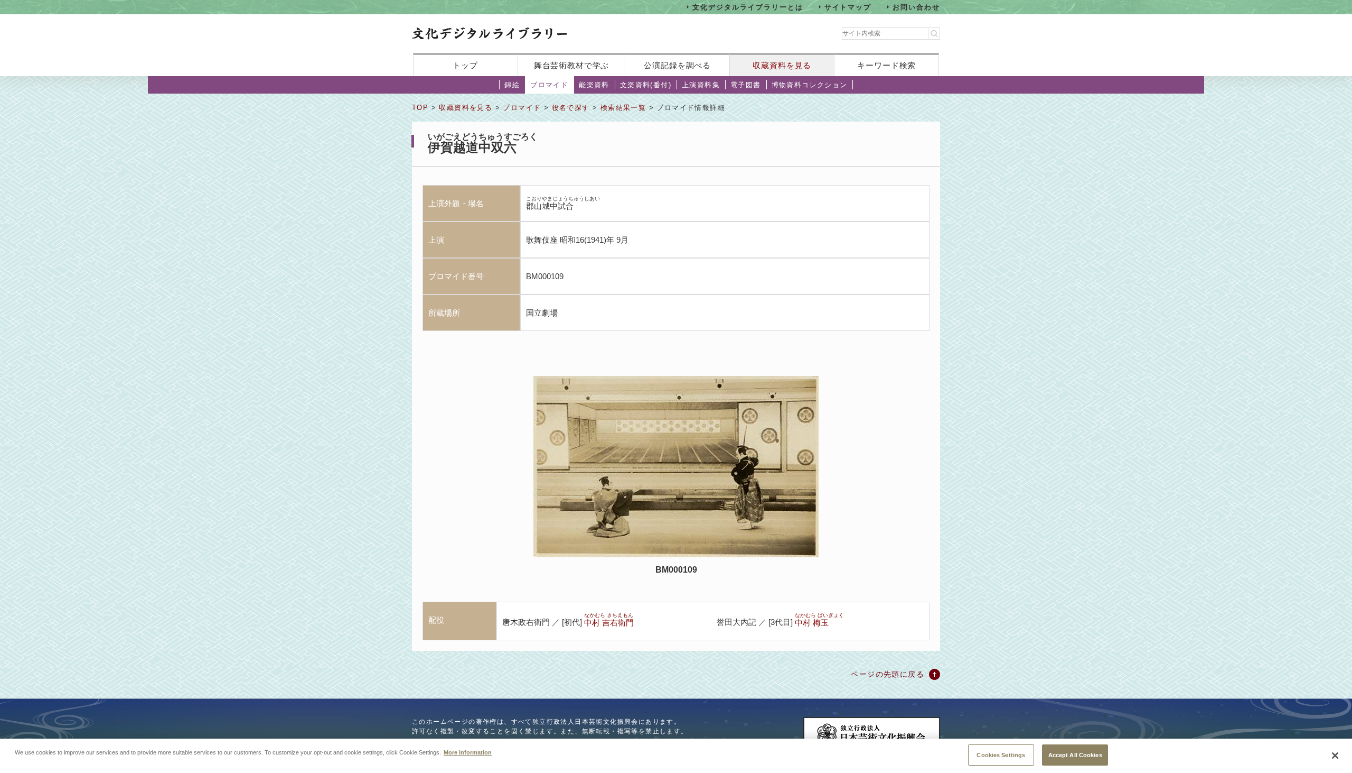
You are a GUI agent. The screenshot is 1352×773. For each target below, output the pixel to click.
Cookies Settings (1001, 754)
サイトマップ (848, 7)
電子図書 (745, 85)
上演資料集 (701, 85)
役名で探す (571, 108)
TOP (420, 108)
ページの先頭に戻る (887, 674)
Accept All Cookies (1075, 754)
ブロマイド (549, 85)
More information (468, 752)
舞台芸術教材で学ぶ (571, 65)
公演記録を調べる (677, 65)
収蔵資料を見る (782, 65)
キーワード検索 (886, 65)
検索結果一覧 (623, 108)
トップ (465, 65)
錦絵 (512, 85)
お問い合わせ (916, 7)
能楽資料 (594, 85)
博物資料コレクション (810, 85)
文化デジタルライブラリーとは (747, 7)
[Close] (1335, 755)
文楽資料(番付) (645, 85)
